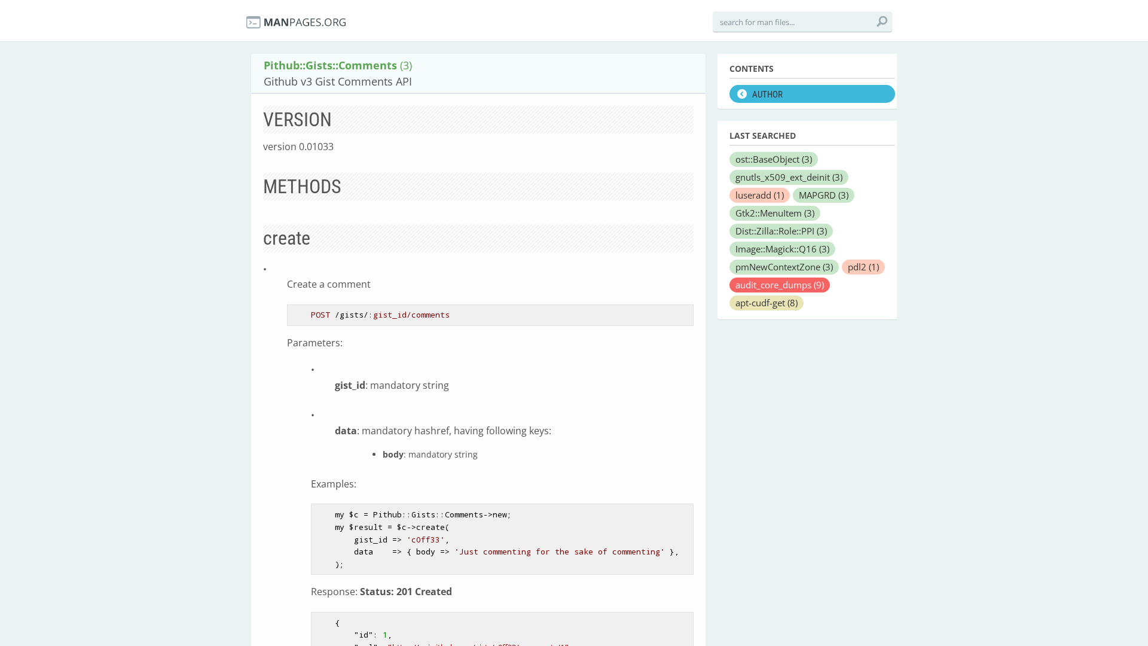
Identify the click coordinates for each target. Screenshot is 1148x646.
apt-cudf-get (766, 303)
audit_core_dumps (779, 285)
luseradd (759, 195)
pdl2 (863, 267)
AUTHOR (767, 94)
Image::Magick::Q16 (782, 249)
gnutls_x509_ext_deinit (788, 177)
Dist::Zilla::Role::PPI (781, 231)
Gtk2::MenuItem (774, 213)
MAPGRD (823, 195)
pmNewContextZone (784, 267)
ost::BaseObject (773, 159)
